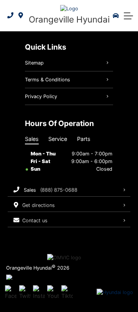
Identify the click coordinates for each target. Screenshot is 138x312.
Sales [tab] (32, 139)
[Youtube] (53, 292)
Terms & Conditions (47, 79)
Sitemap (34, 63)
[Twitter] (25, 292)
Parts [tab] (83, 139)
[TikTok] (67, 292)
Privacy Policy (41, 96)
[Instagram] (38, 292)
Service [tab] (57, 139)
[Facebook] (10, 292)
